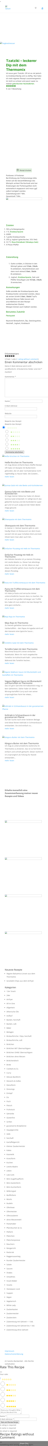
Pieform (10, 1232)
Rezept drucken (25, 170)
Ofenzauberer (12, 1215)
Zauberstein (11, 1317)
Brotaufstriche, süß (14, 1040)
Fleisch (9, 1105)
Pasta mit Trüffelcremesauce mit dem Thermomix (22, 590)
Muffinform (11, 1195)
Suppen (10, 1293)
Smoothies (11, 1277)
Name (7, 401)
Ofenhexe (11, 1207)
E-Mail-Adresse (11, 406)
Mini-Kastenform (13, 1183)
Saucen (10, 1268)
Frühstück (11, 1109)
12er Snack (11, 991)
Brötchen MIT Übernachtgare (19, 1048)
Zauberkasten (12, 1309)
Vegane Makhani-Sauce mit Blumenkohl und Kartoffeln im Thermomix (23, 682)
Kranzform (11, 1158)
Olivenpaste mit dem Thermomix (20, 525)
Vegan (9, 1297)
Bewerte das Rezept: (13, 421)
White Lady (11, 1305)
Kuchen (10, 1162)
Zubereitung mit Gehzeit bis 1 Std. (21, 1326)
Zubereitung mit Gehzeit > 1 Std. (20, 1321)
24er (8, 995)
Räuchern (11, 1244)
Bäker (9, 1028)
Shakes (9, 1272)
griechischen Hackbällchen (23, 84)
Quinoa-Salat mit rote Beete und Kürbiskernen (20, 492)
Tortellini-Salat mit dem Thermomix (21, 649)
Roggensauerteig (13, 1256)
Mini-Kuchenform (14, 1187)
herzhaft (10, 1138)
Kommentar (10, 376)
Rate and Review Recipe (9, 1422)
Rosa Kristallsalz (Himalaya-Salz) (25, 242)
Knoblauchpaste (16, 232)
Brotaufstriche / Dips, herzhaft (19, 1036)
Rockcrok (10, 1252)
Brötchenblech (13, 1060)
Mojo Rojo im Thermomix (16, 623)
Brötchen (10, 1044)
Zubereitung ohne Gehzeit (17, 1330)
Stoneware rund (13, 1289)
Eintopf (9, 1093)
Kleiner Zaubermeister (16, 1146)
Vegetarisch (11, 1301)
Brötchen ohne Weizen (16, 1056)
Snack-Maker (12, 1281)
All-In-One (11, 1003)
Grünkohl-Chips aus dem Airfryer (20, 981)
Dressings (11, 1089)
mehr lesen (9, 476)
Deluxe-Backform (14, 1077)
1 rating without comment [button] (27, 359)
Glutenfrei (11, 1118)
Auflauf (9, 1016)
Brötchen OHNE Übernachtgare (19, 1052)
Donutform (11, 1085)
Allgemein (11, 1007)
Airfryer (10, 999)
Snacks (9, 1285)
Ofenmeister (12, 1211)
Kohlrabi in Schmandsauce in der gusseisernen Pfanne (20, 716)
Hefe (8, 1134)
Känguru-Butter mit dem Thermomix (22, 743)
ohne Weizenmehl (14, 1219)
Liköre (9, 1171)
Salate (9, 1264)
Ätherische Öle (13, 1011)
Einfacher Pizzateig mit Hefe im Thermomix (19, 555)
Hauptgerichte (12, 1130)
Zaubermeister (13, 1313)
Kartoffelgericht (13, 1142)
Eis (8, 1097)
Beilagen (10, 1032)
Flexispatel (10, 316)
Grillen (9, 1122)
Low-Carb (10, 1175)
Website (8, 413)
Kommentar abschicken (14, 452)
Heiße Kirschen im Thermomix (19, 462)
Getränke (10, 1113)
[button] (7, 86)
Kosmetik (10, 1154)
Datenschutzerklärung (14, 1354)
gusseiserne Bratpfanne (16, 1126)
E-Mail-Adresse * (7, 1419)
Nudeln (10, 1203)
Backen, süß (11, 1024)
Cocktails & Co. (13, 1069)
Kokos (9, 1150)
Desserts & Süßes (14, 1081)
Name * (3, 1416)
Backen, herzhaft (13, 1020)
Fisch (9, 1101)
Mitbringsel (11, 1191)
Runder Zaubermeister (16, 1260)
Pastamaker (11, 1224)
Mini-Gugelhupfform (15, 1179)
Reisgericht (11, 1248)
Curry (9, 1073)
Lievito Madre (12, 1166)
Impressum (9, 1351)
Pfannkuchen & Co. (14, 1228)
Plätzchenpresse (13, 1240)
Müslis (9, 1199)
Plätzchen (11, 1236)
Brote (9, 1064)
